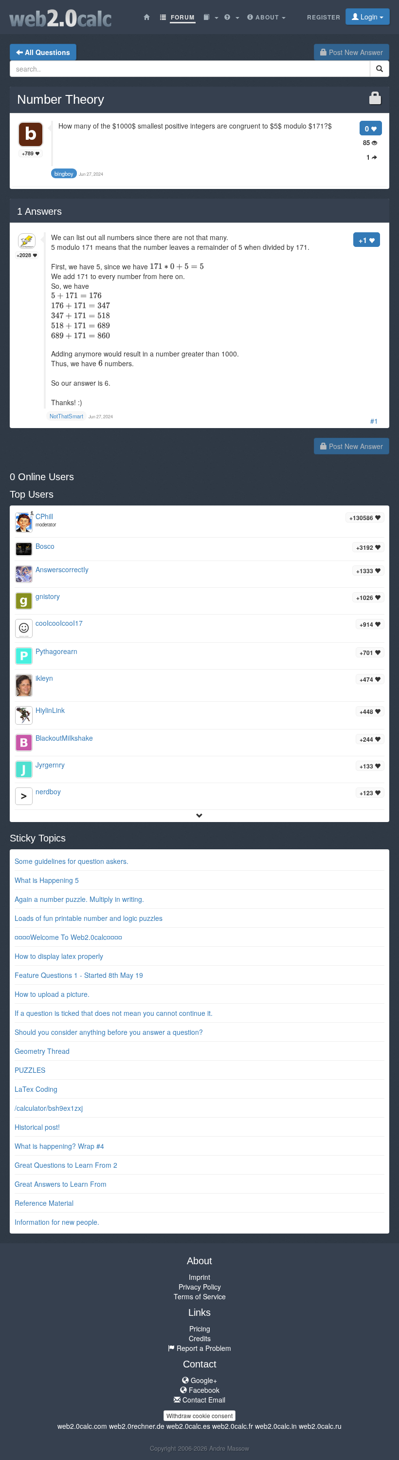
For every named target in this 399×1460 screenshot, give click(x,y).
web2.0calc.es (188, 1426)
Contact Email (203, 1399)
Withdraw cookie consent (199, 1415)
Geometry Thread (42, 1051)
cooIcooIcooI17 (59, 623)
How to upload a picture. (52, 994)
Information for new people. (57, 1222)
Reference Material (44, 1203)
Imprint (199, 1277)
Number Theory (60, 99)
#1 (374, 421)
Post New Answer (355, 52)
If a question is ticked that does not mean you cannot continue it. (114, 1013)
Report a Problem (203, 1348)
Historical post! (37, 1127)
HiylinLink (50, 710)
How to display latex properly (59, 956)
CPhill (44, 516)
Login (369, 16)
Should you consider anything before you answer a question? (109, 1032)
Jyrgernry (50, 764)
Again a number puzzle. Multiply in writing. (79, 899)
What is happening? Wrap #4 (59, 1146)
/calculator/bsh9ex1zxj (49, 1108)
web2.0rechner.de (136, 1426)
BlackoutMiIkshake (64, 738)
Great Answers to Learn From (61, 1184)
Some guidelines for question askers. (71, 861)
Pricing (199, 1328)
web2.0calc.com (82, 1426)
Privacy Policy (200, 1287)
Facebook (203, 1390)
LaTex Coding (36, 1089)
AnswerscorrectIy (62, 569)
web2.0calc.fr (232, 1426)
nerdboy (48, 791)
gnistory (48, 596)
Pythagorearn (56, 651)
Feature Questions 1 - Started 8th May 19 (79, 975)
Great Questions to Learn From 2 (66, 1165)
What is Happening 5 (47, 880)
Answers (39, 211)
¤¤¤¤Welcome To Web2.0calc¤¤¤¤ (68, 937)
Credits (200, 1338)
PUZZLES (30, 1070)
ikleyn (44, 678)
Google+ (203, 1380)
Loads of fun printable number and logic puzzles (89, 918)
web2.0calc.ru (320, 1426)
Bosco (45, 546)
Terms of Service (200, 1296)
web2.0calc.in (276, 1426)
